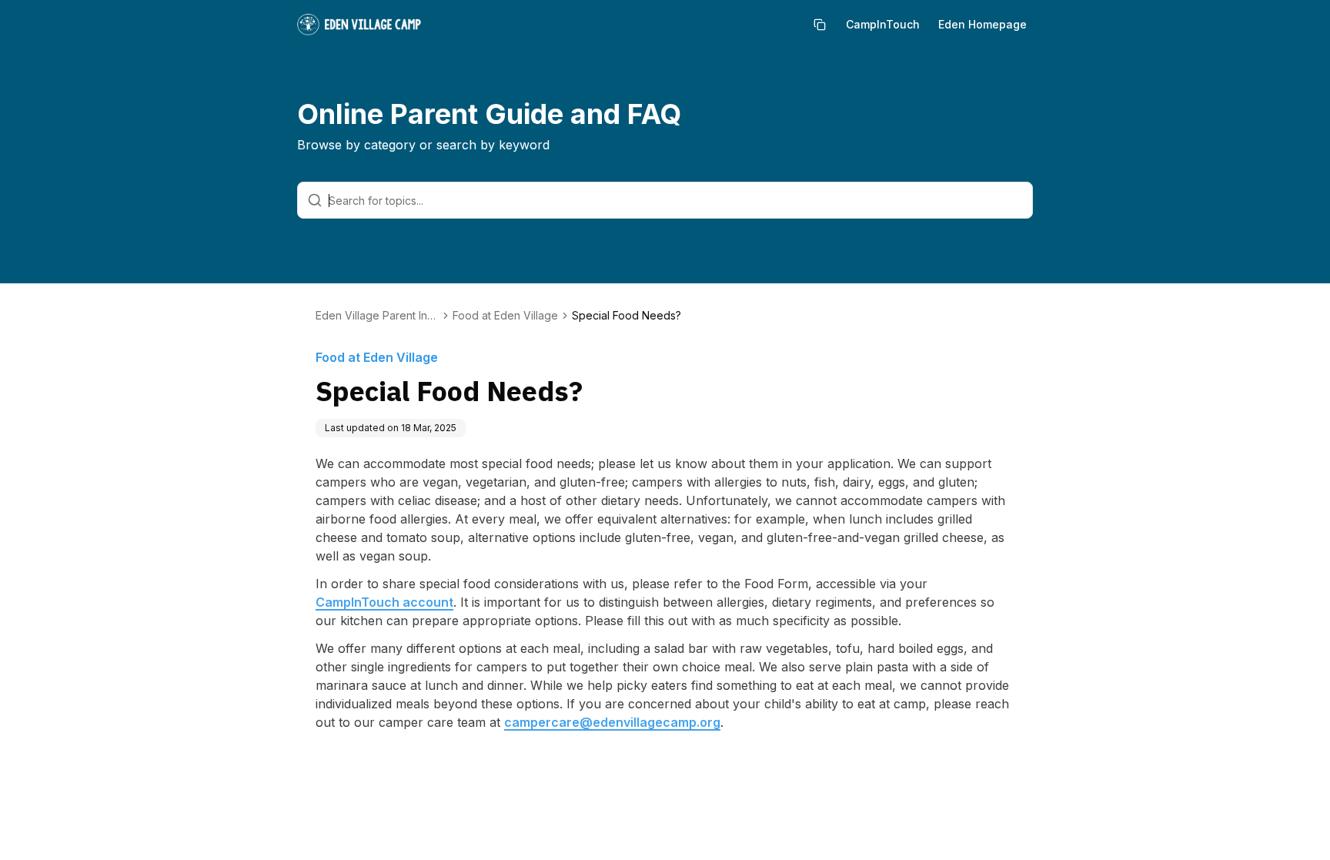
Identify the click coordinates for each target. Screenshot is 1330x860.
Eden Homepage (982, 24)
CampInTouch (883, 24)
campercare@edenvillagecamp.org (612, 722)
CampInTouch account (384, 602)
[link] (626, 315)
